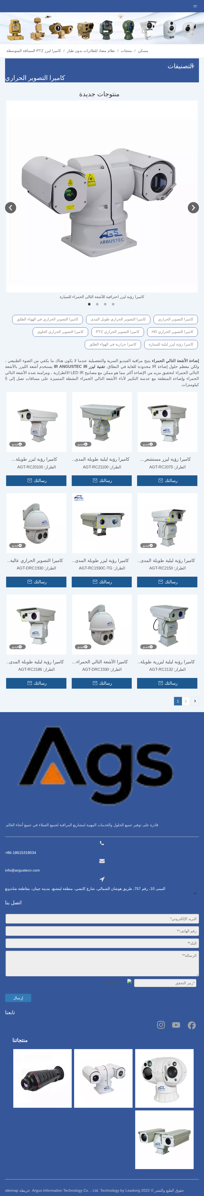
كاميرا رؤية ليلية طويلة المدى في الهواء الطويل (167, 561)
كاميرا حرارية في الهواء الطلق (113, 344)
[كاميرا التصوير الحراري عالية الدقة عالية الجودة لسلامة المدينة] (36, 522)
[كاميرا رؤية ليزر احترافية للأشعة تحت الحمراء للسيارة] (102, 196)
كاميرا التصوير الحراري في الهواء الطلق (47, 319)
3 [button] (106, 304)
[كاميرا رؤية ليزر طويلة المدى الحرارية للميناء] (102, 522)
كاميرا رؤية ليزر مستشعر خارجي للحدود (167, 460)
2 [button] (98, 304)
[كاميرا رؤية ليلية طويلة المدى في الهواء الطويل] (167, 522)
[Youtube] (176, 1024)
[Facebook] (191, 1024)
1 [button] (90, 304)
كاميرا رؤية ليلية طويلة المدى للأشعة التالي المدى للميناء (102, 460)
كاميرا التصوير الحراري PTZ (117, 332)
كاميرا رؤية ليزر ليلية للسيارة (171, 344)
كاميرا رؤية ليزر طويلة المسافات (36, 460)
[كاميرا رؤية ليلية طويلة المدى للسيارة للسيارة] (36, 624)
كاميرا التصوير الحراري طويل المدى (118, 319)
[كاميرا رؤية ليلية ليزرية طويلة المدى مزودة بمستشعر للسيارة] (167, 624)
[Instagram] (161, 1024)
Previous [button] (10, 207)
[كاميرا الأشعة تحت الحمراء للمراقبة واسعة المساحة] (102, 624)
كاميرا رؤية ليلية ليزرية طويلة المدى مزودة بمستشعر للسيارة (167, 663)
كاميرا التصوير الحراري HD (172, 332)
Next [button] (193, 207)
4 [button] (114, 304)
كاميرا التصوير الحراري (175, 319)
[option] (102, 200)
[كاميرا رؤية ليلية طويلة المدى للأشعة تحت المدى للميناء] (102, 421)
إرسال (18, 998)
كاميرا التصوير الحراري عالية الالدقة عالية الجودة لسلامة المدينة (36, 561)
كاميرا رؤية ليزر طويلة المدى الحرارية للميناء (102, 561)
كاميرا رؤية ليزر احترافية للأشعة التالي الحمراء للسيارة (102, 297)
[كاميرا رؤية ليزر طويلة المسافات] (36, 421)
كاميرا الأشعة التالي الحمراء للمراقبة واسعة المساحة (102, 663)
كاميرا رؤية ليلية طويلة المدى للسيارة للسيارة (36, 663)
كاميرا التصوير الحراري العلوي (60, 332)
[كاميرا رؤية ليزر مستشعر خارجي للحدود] (167, 421)
